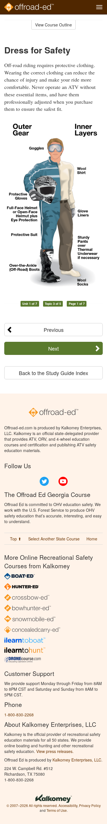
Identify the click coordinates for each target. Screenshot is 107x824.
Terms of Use (57, 810)
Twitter (44, 481)
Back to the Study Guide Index (53, 372)
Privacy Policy (90, 805)
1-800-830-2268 (19, 714)
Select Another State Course (54, 539)
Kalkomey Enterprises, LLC (77, 760)
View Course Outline (53, 25)
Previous (54, 329)
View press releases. (55, 751)
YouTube (63, 481)
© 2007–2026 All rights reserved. (32, 805)
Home (91, 539)
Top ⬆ (15, 539)
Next (53, 348)
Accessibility (67, 805)
